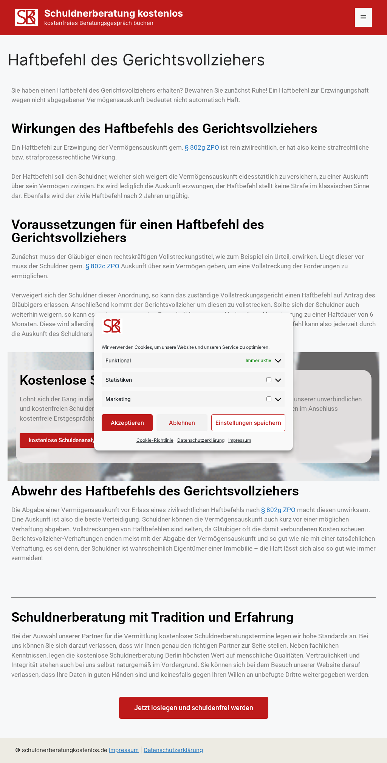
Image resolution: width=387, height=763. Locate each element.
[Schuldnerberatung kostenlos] (26, 17)
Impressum (239, 440)
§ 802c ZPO (101, 266)
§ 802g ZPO (202, 147)
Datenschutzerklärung (200, 440)
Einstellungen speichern (248, 422)
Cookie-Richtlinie (154, 440)
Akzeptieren (127, 422)
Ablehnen (182, 422)
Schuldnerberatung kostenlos (113, 13)
